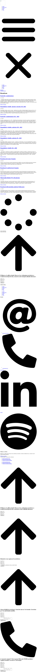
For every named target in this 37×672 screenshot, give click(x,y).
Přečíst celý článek (3, 104)
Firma (1, 280)
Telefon (1, 667)
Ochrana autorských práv (6, 458)
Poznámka (2, 619)
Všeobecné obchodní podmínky (7, 460)
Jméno (1, 278)
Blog (3, 9)
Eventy (3, 8)
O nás (3, 88)
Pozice (1, 665)
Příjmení (1, 279)
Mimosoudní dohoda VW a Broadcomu (10, 177)
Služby (3, 6)
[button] (18, 47)
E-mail (1, 281)
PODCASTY (4, 7)
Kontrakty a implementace (7, 95)
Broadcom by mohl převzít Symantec (9, 168)
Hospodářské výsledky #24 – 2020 (8, 148)
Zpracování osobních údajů (6, 459)
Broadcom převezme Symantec (8, 158)
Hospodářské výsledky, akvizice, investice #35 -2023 (13, 106)
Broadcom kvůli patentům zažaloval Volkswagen (12, 186)
